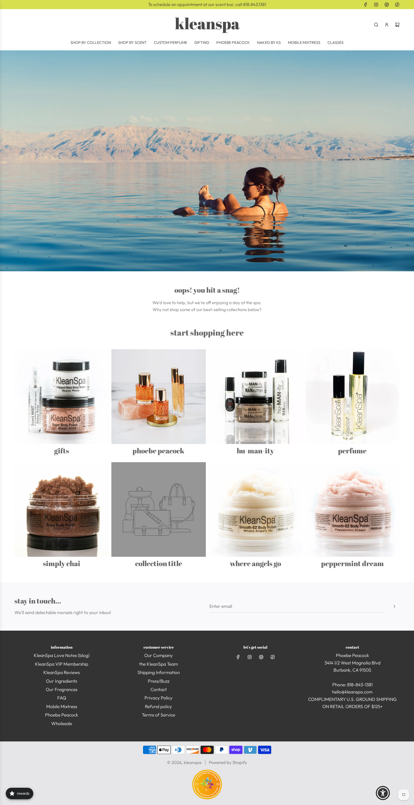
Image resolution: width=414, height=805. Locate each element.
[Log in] (386, 24)
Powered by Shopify (228, 762)
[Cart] (397, 24)
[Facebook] (365, 4)
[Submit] (394, 606)
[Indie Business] (207, 798)
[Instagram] (376, 4)
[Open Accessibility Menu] (383, 793)
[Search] (376, 24)
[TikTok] (397, 4)
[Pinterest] (386, 4)
